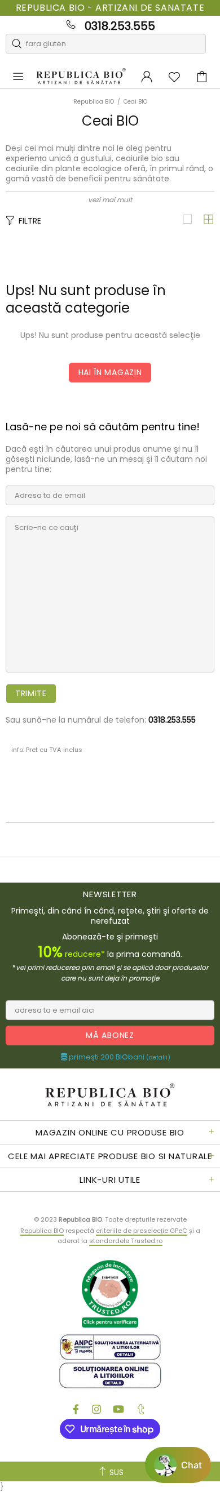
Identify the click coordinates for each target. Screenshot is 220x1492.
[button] (178, 1465)
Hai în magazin (110, 372)
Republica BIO (81, 77)
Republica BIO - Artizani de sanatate (110, 8)
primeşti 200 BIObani (118, 1057)
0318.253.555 (120, 26)
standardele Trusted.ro (125, 1240)
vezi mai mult (110, 199)
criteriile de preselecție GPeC (141, 1230)
